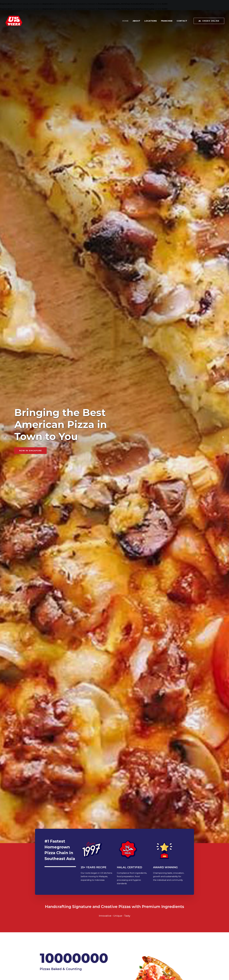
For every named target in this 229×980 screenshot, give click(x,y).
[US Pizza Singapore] (14, 21)
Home (125, 21)
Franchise (166, 21)
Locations (150, 21)
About (136, 21)
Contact (182, 21)
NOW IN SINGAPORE (30, 450)
